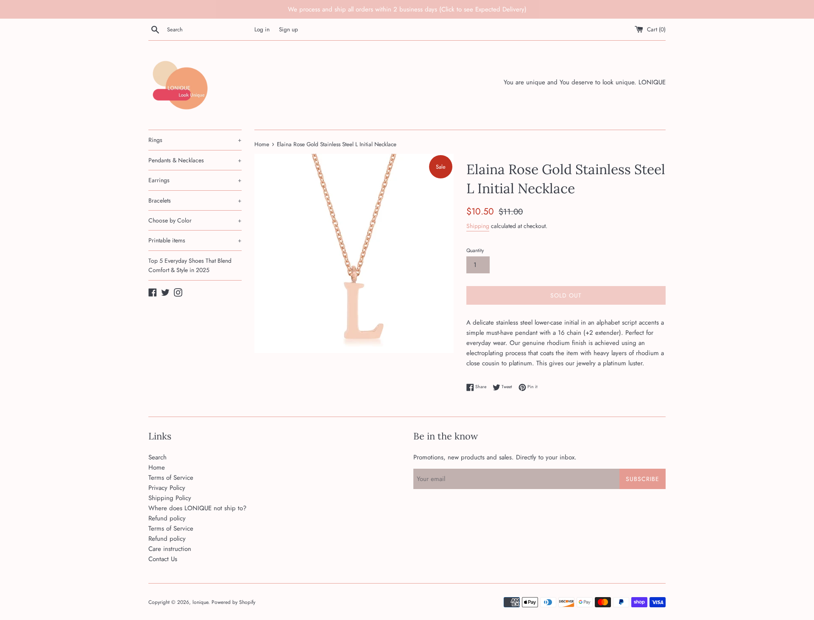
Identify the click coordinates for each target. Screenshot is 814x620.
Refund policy (167, 518)
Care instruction (169, 548)
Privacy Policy (166, 487)
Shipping (477, 226)
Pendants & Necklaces (195, 160)
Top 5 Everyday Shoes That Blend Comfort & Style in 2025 (189, 265)
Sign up (288, 29)
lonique (200, 602)
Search (157, 457)
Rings (195, 140)
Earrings (195, 180)
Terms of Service (170, 477)
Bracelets (195, 200)
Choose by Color (195, 220)
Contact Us (162, 559)
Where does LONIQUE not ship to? (197, 508)
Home (156, 467)
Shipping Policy (169, 498)
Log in (262, 29)
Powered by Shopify (233, 602)
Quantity (475, 250)
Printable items (195, 240)
